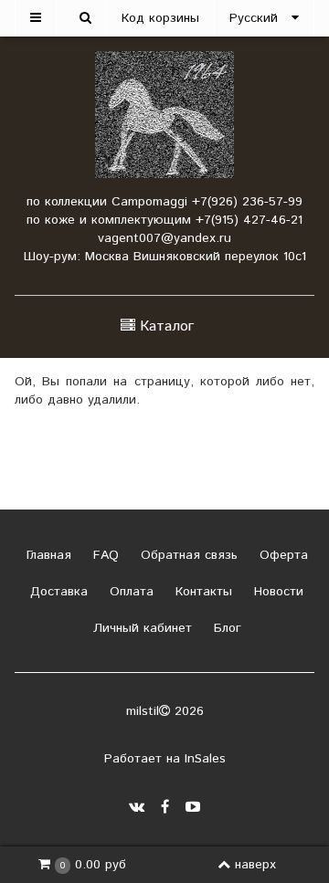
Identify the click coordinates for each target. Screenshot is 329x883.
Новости (276, 592)
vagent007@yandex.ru (164, 238)
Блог (225, 628)
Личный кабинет (140, 628)
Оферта (281, 555)
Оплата (129, 592)
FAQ (104, 555)
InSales (205, 759)
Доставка (57, 592)
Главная (46, 555)
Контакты (201, 592)
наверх (255, 865)
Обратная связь (187, 555)
